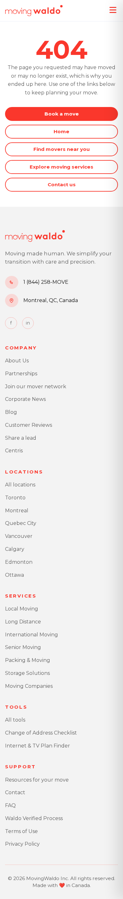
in (28, 323)
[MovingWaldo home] (34, 10)
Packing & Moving (27, 660)
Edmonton (18, 562)
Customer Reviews (28, 425)
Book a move (61, 114)
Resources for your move (37, 780)
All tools (15, 720)
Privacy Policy (22, 844)
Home (61, 131)
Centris (14, 451)
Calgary (14, 549)
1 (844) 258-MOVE (45, 282)
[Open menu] (113, 10)
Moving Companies (29, 686)
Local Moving (21, 609)
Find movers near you (61, 149)
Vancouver (18, 536)
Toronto (15, 498)
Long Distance (23, 622)
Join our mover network (35, 387)
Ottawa (14, 575)
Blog (11, 412)
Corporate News (25, 399)
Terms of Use (21, 831)
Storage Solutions (27, 673)
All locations (20, 485)
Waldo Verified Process (34, 818)
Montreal (16, 511)
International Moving (31, 635)
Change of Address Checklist (41, 733)
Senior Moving (23, 647)
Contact (15, 792)
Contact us (62, 185)
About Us (17, 361)
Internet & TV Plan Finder (37, 746)
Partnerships (21, 374)
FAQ (10, 805)
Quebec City (20, 523)
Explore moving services (61, 167)
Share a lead (20, 438)
